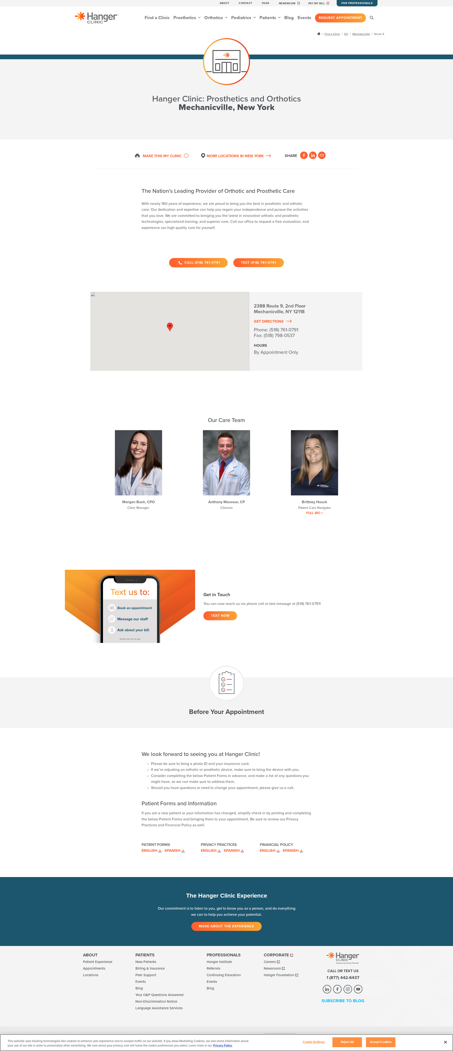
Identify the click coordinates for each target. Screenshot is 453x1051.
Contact (245, 3)
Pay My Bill (316, 3)
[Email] (322, 155)
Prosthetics (185, 17)
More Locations (235, 156)
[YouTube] (358, 989)
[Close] (445, 1042)
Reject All (347, 1042)
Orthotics (214, 17)
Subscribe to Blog (343, 1000)
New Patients (145, 962)
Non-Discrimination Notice (156, 1001)
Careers (270, 962)
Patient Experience (97, 962)
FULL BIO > (314, 513)
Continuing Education (224, 975)
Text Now (220, 616)
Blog (289, 17)
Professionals (224, 955)
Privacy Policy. (222, 1046)
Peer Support (145, 975)
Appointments (94, 968)
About (225, 3)
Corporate (276, 955)
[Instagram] (348, 989)
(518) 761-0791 (283, 330)
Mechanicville (361, 34)
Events (304, 17)
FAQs (265, 3)
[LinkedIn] (313, 155)
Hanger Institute (219, 962)
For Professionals (357, 3)
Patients (268, 17)
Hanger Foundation (279, 975)
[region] (226, 1042)
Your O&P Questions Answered (159, 995)
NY (346, 34)
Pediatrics (241, 17)
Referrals (213, 968)
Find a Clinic (157, 17)
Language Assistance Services (159, 1008)
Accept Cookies (380, 1042)
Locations (90, 975)
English (149, 850)
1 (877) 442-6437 (343, 977)
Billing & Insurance (150, 968)
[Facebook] (304, 155)
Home (319, 33)
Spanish (172, 850)
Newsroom (287, 3)
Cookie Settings (314, 1042)
